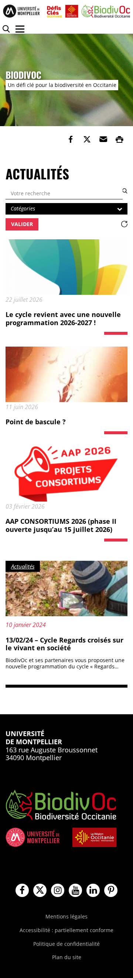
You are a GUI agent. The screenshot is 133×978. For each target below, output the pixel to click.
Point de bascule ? (36, 421)
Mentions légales (66, 916)
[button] (103, 139)
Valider (22, 223)
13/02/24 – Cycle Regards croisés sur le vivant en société (64, 643)
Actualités (22, 566)
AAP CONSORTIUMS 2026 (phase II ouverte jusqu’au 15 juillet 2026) (61, 525)
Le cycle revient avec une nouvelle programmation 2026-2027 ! (63, 318)
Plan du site (66, 957)
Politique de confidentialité (66, 943)
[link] (70, 139)
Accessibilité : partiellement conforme (66, 930)
